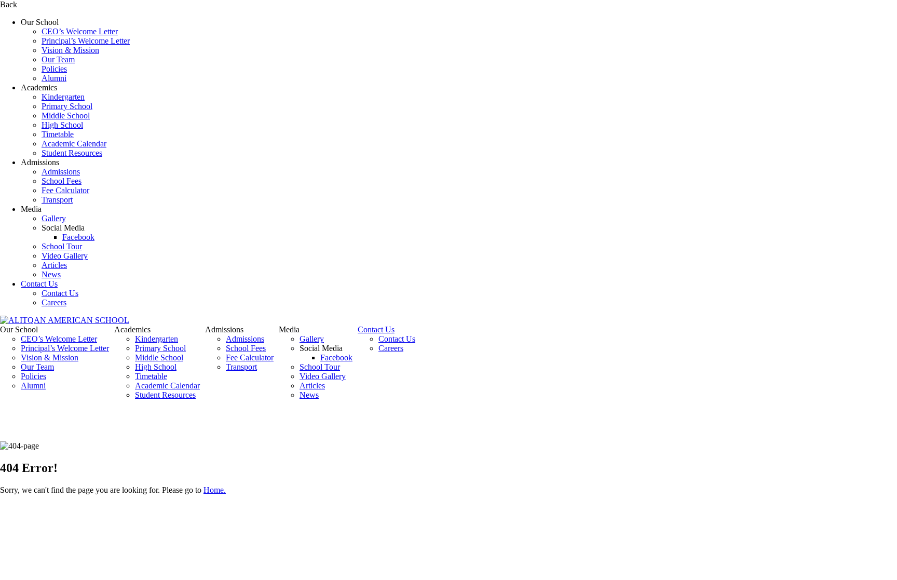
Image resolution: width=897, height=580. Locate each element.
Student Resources (72, 153)
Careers (54, 302)
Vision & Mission (70, 50)
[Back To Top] (3, 507)
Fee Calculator (65, 190)
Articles (54, 265)
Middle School (66, 115)
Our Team (58, 59)
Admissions (61, 171)
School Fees (61, 181)
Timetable (58, 134)
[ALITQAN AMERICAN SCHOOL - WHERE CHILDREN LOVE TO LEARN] (64, 320)
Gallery (54, 218)
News (51, 274)
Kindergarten (63, 96)
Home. (214, 489)
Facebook (78, 237)
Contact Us (39, 283)
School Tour (62, 246)
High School (62, 124)
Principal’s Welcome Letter (86, 40)
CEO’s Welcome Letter (80, 31)
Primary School (67, 106)
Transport (57, 199)
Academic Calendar (74, 143)
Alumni (54, 78)
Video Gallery (65, 255)
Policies (54, 68)
